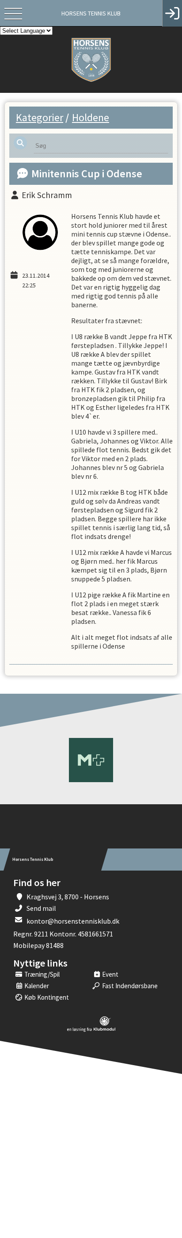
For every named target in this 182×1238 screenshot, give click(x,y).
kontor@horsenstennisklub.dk (73, 921)
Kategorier (39, 117)
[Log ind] (172, 13)
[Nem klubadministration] (91, 1030)
